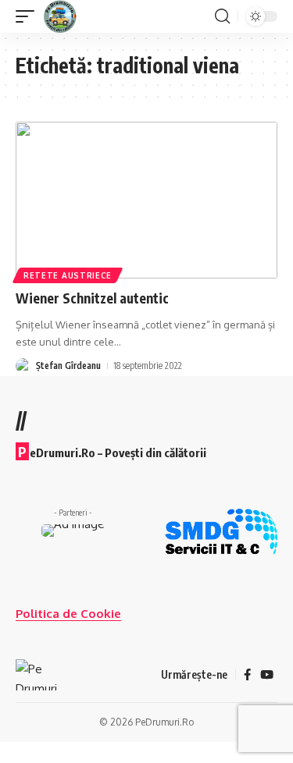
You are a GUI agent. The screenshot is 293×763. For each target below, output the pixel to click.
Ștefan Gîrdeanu (68, 365)
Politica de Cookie (68, 613)
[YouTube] (266, 675)
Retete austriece (67, 275)
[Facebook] (247, 675)
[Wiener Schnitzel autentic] (146, 200)
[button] (29, 16)
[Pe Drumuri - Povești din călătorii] (60, 16)
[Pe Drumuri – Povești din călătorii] (36, 674)
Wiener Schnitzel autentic (92, 298)
